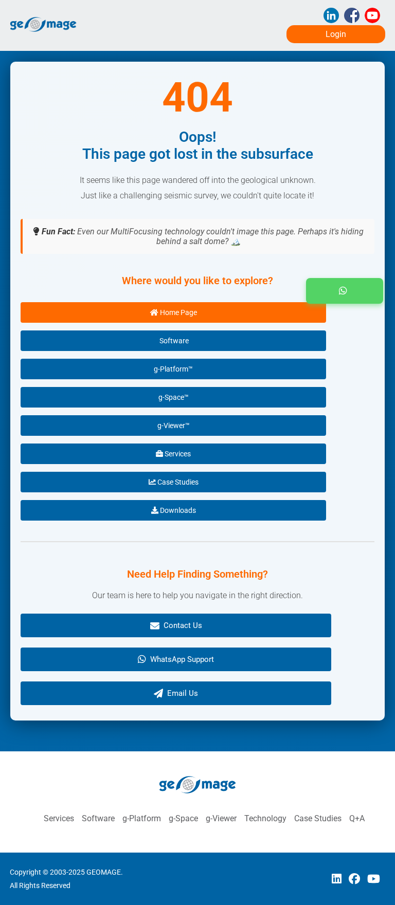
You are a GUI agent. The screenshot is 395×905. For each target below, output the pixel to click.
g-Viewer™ (173, 425)
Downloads (177, 510)
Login (336, 34)
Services (177, 454)
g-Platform (141, 818)
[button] (344, 291)
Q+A (357, 818)
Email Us (182, 693)
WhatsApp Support (182, 659)
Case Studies (177, 482)
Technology (265, 818)
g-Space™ (173, 397)
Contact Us (183, 625)
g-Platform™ (173, 369)
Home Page (177, 312)
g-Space (183, 818)
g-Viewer (221, 818)
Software (173, 341)
